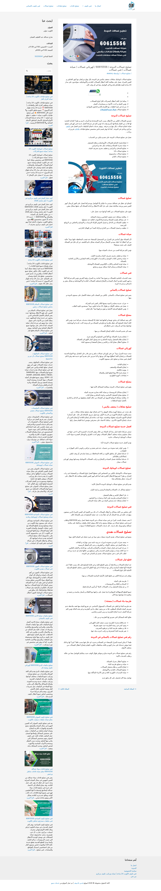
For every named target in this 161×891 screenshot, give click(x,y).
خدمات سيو (55, 883)
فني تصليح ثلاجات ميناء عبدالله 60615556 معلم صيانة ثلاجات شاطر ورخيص (40, 771)
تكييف (68, 126)
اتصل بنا (133, 865)
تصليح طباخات (62, 6)
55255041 (39, 56)
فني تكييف (88, 6)
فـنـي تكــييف (78, 883)
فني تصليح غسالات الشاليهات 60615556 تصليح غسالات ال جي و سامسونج (40, 356)
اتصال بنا (98, 6)
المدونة (133, 868)
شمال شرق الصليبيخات (108, 110)
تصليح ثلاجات (74, 6)
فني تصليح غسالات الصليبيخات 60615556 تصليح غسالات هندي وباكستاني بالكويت (41, 410)
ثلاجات (77, 129)
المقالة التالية (63, 689)
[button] (83, 6)
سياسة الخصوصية (130, 871)
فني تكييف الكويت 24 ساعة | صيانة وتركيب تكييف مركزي (116, 874)
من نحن (133, 876)
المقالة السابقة (130, 689)
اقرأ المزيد (44, 178)
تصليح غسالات (48, 6)
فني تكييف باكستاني (33, 6)
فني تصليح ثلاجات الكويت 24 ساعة (40, 260)
